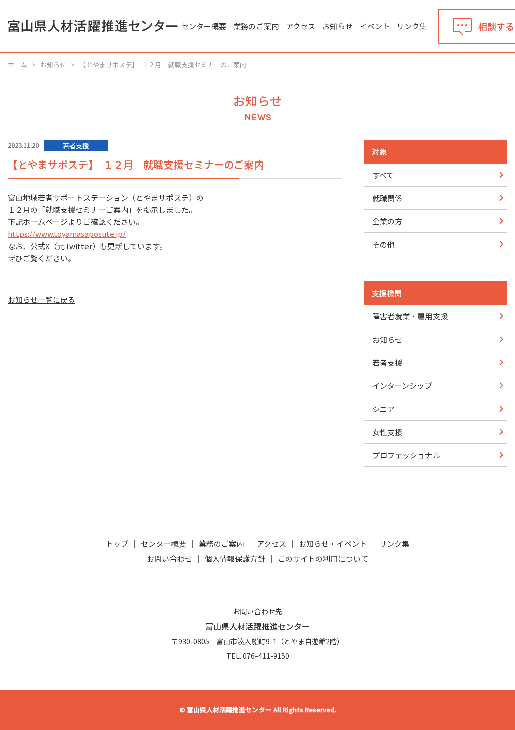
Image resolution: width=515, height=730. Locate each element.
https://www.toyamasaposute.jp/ (67, 233)
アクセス (300, 26)
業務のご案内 (256, 26)
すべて (383, 175)
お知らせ (337, 26)
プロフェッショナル (406, 455)
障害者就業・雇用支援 (410, 316)
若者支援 (387, 362)
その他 (383, 244)
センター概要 (203, 26)
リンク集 (412, 26)
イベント (375, 26)
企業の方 (387, 221)
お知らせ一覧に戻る (41, 299)
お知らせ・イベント (333, 543)
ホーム (17, 64)
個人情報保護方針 (235, 558)
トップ (117, 543)
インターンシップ (402, 385)
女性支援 (387, 432)
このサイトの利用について (323, 558)
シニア (383, 408)
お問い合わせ (169, 558)
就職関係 (387, 198)
